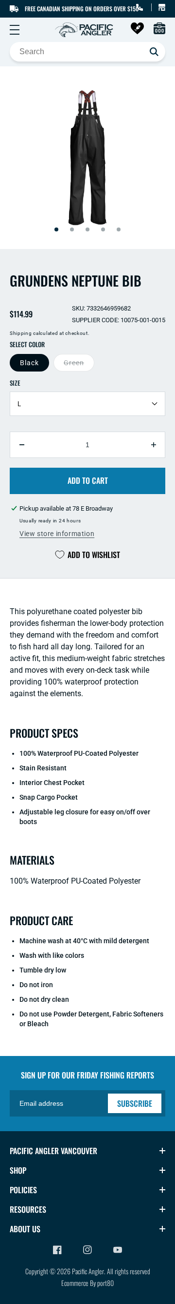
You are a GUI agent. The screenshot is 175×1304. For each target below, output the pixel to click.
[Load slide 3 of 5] (87, 229)
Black (29, 363)
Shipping (21, 333)
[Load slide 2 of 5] (72, 229)
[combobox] (87, 52)
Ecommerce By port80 (87, 1283)
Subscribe (134, 1103)
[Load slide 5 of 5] (118, 229)
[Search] (154, 51)
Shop (18, 1170)
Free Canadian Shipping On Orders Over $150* (83, 8)
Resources (28, 1209)
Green (74, 363)
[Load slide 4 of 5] (103, 229)
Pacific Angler (88, 1271)
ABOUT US (25, 1229)
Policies (23, 1190)
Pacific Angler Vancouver (53, 1151)
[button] (14, 30)
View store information (56, 534)
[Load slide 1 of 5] (56, 229)
